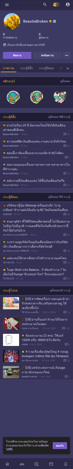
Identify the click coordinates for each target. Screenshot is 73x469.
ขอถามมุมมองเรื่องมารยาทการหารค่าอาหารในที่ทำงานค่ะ (36, 167)
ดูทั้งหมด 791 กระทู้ (59, 197)
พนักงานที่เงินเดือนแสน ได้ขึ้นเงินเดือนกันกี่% (36, 181)
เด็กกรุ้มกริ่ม (8, 262)
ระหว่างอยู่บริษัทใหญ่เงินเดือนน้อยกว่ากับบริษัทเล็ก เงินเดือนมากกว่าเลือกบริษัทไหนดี (35, 244)
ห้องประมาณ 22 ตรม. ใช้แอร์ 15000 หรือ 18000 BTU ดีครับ (42, 338)
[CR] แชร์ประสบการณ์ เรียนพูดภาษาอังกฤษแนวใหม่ (43, 370)
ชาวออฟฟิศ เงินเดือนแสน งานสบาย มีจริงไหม (36, 141)
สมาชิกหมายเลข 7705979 (16, 251)
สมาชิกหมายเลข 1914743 (31, 360)
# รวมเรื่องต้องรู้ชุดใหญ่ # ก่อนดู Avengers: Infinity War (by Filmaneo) (45, 354)
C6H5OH (7, 214)
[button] (7, 4)
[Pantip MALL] (56, 4)
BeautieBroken (11, 134)
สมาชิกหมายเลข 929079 (15, 235)
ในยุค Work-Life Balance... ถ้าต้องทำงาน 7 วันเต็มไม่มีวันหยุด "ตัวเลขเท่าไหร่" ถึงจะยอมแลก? (34, 272)
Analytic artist (29, 376)
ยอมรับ (60, 445)
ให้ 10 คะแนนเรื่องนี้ (31, 312)
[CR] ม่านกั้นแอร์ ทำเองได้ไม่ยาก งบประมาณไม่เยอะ (45, 322)
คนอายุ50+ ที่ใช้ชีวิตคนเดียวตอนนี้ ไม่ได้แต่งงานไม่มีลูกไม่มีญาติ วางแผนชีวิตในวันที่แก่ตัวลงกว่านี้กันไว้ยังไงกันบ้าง (36, 226)
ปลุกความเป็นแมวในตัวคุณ (31, 328)
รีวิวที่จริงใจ (8, 278)
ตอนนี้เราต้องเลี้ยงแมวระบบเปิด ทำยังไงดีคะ (35, 153)
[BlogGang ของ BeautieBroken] (54, 21)
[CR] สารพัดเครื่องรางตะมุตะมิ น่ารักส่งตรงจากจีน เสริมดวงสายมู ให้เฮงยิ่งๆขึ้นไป (45, 303)
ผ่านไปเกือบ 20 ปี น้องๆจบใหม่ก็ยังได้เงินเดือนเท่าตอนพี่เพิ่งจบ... (34, 128)
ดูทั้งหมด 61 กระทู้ (60, 290)
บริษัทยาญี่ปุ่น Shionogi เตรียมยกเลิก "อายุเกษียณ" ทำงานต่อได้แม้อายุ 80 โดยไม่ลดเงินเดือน (35, 208)
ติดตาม (17, 55)
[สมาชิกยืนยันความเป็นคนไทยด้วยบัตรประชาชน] (50, 21)
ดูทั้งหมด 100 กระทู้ (59, 117)
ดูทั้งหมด (65, 81)
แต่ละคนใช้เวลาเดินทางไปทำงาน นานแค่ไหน (36, 258)
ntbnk (25, 344)
